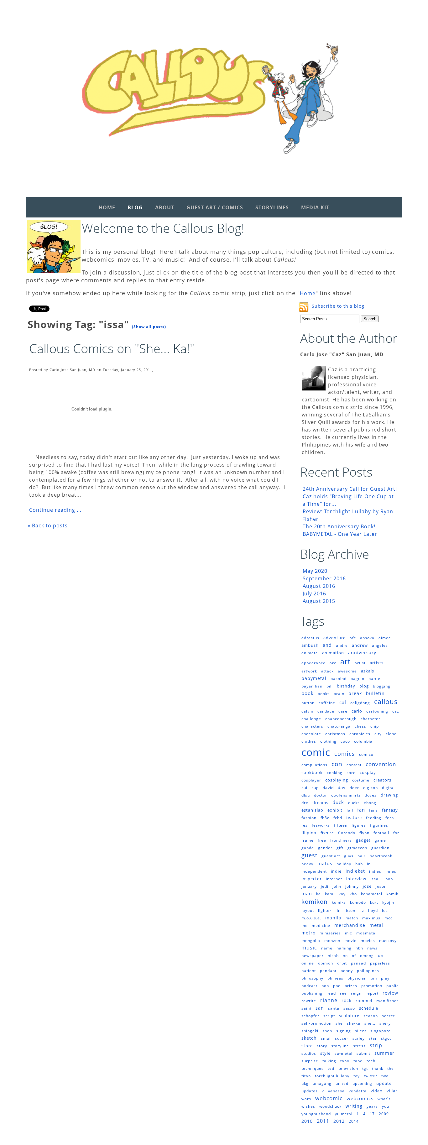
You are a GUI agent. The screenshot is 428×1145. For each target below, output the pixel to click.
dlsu (305, 795)
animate (309, 653)
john (336, 886)
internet (334, 878)
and (327, 645)
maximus (371, 918)
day (342, 787)
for (396, 832)
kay (342, 894)
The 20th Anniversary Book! (339, 526)
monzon (332, 940)
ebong (370, 802)
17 (372, 1113)
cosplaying (336, 780)
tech (371, 1061)
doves (371, 795)
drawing (389, 795)
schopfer (310, 1015)
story (322, 1045)
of (354, 955)
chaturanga (339, 726)
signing (343, 1030)
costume (360, 780)
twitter (370, 1076)
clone (391, 733)
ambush (310, 645)
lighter (324, 910)
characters (312, 726)
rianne (328, 1000)
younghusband (316, 1113)
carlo (357, 711)
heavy (307, 863)
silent (360, 1030)
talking (329, 1061)
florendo (346, 832)
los (385, 910)
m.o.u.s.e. (311, 918)
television (348, 1068)
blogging (381, 686)
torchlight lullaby (332, 1076)
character (370, 718)
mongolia (310, 940)
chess (360, 726)
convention (381, 764)
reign (356, 993)
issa (374, 878)
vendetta (358, 1091)
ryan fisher (387, 1000)
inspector (311, 878)
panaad (358, 963)
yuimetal (343, 1113)
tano (344, 1061)
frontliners (341, 840)
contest (354, 764)
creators (382, 780)
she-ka (353, 1023)
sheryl (385, 1023)
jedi (324, 886)
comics (344, 753)
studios (308, 1053)
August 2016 (319, 586)
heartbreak (381, 856)
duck (338, 802)
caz (395, 711)
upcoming (362, 1083)
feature (354, 817)
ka (318, 894)
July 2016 (314, 593)
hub (359, 863)
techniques (312, 1068)
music (309, 947)
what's (384, 1098)
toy (356, 1076)
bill (329, 686)
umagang (322, 1083)
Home (107, 207)
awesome (347, 671)
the (390, 1068)
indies (375, 871)
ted (331, 1068)
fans (373, 810)
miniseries (330, 933)
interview (356, 878)
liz (361, 910)
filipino (308, 832)
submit (363, 1053)
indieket (355, 871)
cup (315, 787)
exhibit (334, 810)
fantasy (390, 810)
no (345, 955)
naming (344, 948)
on (381, 955)
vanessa (336, 1091)
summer (384, 1053)
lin (338, 910)
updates (309, 1091)
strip (376, 1045)
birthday (346, 686)
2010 (307, 1121)
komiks (339, 902)
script (329, 1015)
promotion (371, 985)
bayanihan (311, 686)
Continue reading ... (55, 509)
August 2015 (319, 601)
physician (357, 978)
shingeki (309, 1030)
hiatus (324, 863)
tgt (365, 1068)
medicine (321, 925)
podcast (309, 985)
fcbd (337, 817)
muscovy (388, 940)
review (390, 993)
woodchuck (330, 1106)
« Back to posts (48, 525)
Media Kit (315, 207)
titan (306, 1076)
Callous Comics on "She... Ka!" (111, 348)
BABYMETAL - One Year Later (340, 534)
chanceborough (341, 718)
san (320, 1008)
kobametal (371, 894)
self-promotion (316, 1023)
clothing (328, 741)
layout (307, 910)
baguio (357, 678)
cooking (334, 772)
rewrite (308, 1000)
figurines (379, 825)
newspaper (312, 955)
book (307, 693)
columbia (363, 741)
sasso (349, 1008)
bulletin (375, 693)
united (342, 1083)
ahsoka (367, 637)
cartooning (377, 711)
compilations (314, 764)
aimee (384, 637)
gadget (363, 840)
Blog (135, 207)
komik (392, 894)
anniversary (362, 653)
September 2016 (324, 578)
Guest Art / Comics (214, 207)
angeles (380, 645)
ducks (354, 802)
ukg (305, 1083)
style (325, 1053)
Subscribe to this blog (338, 306)
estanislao (312, 810)
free (322, 840)
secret (388, 1015)
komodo (358, 902)
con (336, 764)
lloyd (373, 910)
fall (350, 810)
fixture (327, 832)
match (352, 918)
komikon (314, 901)
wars (306, 1098)
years (372, 1106)
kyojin (388, 902)
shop (327, 1030)
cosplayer (311, 780)
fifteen (340, 825)
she (339, 1023)
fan (361, 810)
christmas (335, 733)
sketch (309, 1038)
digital (388, 787)
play (385, 978)
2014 (354, 1121)
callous (386, 701)
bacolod (339, 678)
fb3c (325, 817)
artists (377, 663)
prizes (351, 985)
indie (336, 871)
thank (377, 1068)
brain (339, 693)
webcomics (360, 1098)
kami (330, 894)
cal (342, 702)
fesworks (321, 825)
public (392, 985)
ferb (389, 817)
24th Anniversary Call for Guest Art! (350, 488)
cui (304, 787)
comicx (366, 754)
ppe (337, 985)
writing (354, 1106)
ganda (307, 847)
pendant (328, 970)
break (355, 693)
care (342, 711)
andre (342, 645)
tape (358, 1061)
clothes (308, 741)
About (164, 207)
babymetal (313, 678)
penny (347, 970)
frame (307, 840)
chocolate (311, 733)
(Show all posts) (149, 326)
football (381, 832)
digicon (370, 787)
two (385, 1076)
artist (360, 663)
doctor (320, 795)
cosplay (368, 772)
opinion (325, 963)
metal (376, 925)
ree (343, 993)
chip (374, 726)
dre (304, 802)
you (385, 1106)
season (370, 1015)
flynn (364, 832)
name (326, 948)
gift (340, 847)
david (328, 787)
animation (333, 653)
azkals (367, 671)
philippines (368, 970)
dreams (320, 802)
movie (350, 940)
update (384, 1083)
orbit (342, 963)
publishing (311, 993)
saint (306, 1008)
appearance (313, 663)
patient (308, 970)
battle (374, 678)
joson (381, 886)
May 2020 (315, 570)
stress (359, 1045)
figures (359, 825)
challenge (311, 718)
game (380, 840)
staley (358, 1038)
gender (325, 847)
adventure (334, 637)
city (378, 733)
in (369, 863)
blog (364, 686)
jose (367, 886)
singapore (380, 1030)
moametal (366, 933)
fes (304, 825)
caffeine (327, 702)
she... (369, 1023)
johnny (352, 886)
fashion (308, 817)
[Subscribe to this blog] (304, 307)
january (309, 886)
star (373, 1038)
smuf (326, 1038)
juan (306, 894)
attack (327, 671)
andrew (360, 645)
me (304, 925)
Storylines (272, 207)
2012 (339, 1121)
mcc (388, 918)
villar (392, 1091)
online (307, 963)
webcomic (328, 1098)
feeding (373, 817)
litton (350, 910)
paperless (380, 963)
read (331, 993)
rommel (364, 1000)
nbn (359, 948)
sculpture (349, 1015)
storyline (340, 1045)
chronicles (359, 733)
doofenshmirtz (346, 795)
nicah (333, 955)
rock (347, 1000)
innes (390, 871)
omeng (367, 955)
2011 (323, 1120)
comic (315, 752)
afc (353, 637)
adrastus (310, 637)
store (307, 1045)
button (308, 702)
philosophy (312, 978)
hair (362, 856)
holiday (344, 863)
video (377, 1091)
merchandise (349, 925)
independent (314, 871)
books (324, 693)
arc (333, 663)
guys (348, 856)
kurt (374, 902)
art (345, 661)
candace (325, 711)
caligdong (360, 702)
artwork (309, 671)
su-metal (343, 1053)
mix (348, 933)
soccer (341, 1038)
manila (333, 918)
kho (353, 894)
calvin (307, 711)
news (372, 948)
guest (309, 855)
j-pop (388, 878)
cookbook (312, 772)
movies (368, 940)
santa (333, 1008)
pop (325, 985)
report (372, 993)
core (351, 772)
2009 (384, 1113)
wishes (308, 1106)
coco (345, 741)
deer (354, 787)
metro (308, 933)
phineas (335, 978)
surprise (309, 1061)
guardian (380, 847)
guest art (330, 856)
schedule (368, 1008)
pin (374, 978)
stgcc (386, 1038)
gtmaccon (357, 847)
